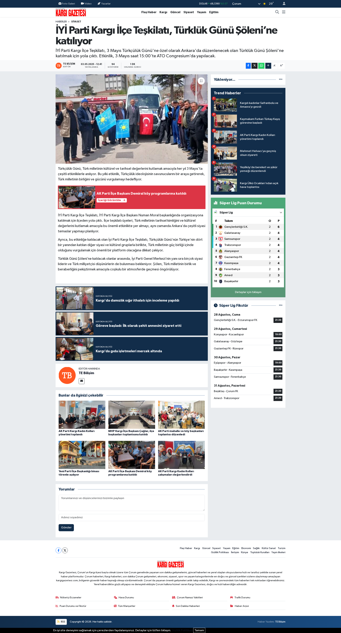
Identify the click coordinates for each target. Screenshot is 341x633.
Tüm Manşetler (126, 606)
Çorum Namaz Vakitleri (190, 597)
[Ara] (277, 12)
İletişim (235, 552)
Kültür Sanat (269, 548)
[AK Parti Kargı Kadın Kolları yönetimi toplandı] (82, 414)
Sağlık (256, 548)
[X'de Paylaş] (254, 66)
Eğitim (213, 12)
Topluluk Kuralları (259, 552)
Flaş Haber (148, 12)
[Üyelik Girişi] (282, 4)
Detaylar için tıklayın (248, 292)
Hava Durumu (126, 597)
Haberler (61, 21)
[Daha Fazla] (268, 66)
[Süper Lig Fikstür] (280, 305)
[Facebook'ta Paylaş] (248, 66)
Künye (244, 552)
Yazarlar (106, 3)
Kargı (163, 12)
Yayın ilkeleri (278, 552)
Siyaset (188, 12)
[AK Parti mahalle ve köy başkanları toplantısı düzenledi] (181, 414)
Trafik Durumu (242, 597)
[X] (65, 550)
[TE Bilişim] (67, 375)
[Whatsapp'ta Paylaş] (261, 66)
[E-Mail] (82, 381)
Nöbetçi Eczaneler (70, 597)
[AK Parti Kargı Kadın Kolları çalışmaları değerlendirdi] (181, 454)
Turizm (281, 548)
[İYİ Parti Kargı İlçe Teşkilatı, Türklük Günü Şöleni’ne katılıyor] (132, 119)
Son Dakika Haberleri (188, 606)
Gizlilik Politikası (220, 552)
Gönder (66, 527)
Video (88, 3)
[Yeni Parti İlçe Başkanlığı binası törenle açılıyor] (82, 454)
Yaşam (201, 12)
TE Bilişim (86, 373)
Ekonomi (246, 548)
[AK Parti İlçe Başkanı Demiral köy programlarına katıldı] (131, 454)
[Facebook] (58, 550)
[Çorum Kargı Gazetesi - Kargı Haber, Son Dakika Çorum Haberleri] (71, 12)
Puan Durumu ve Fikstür (73, 606)
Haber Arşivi (242, 606)
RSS (62, 621)
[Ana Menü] (283, 12)
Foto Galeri (68, 3)
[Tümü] (280, 79)
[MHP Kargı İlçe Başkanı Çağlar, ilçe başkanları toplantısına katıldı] (131, 414)
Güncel (175, 12)
